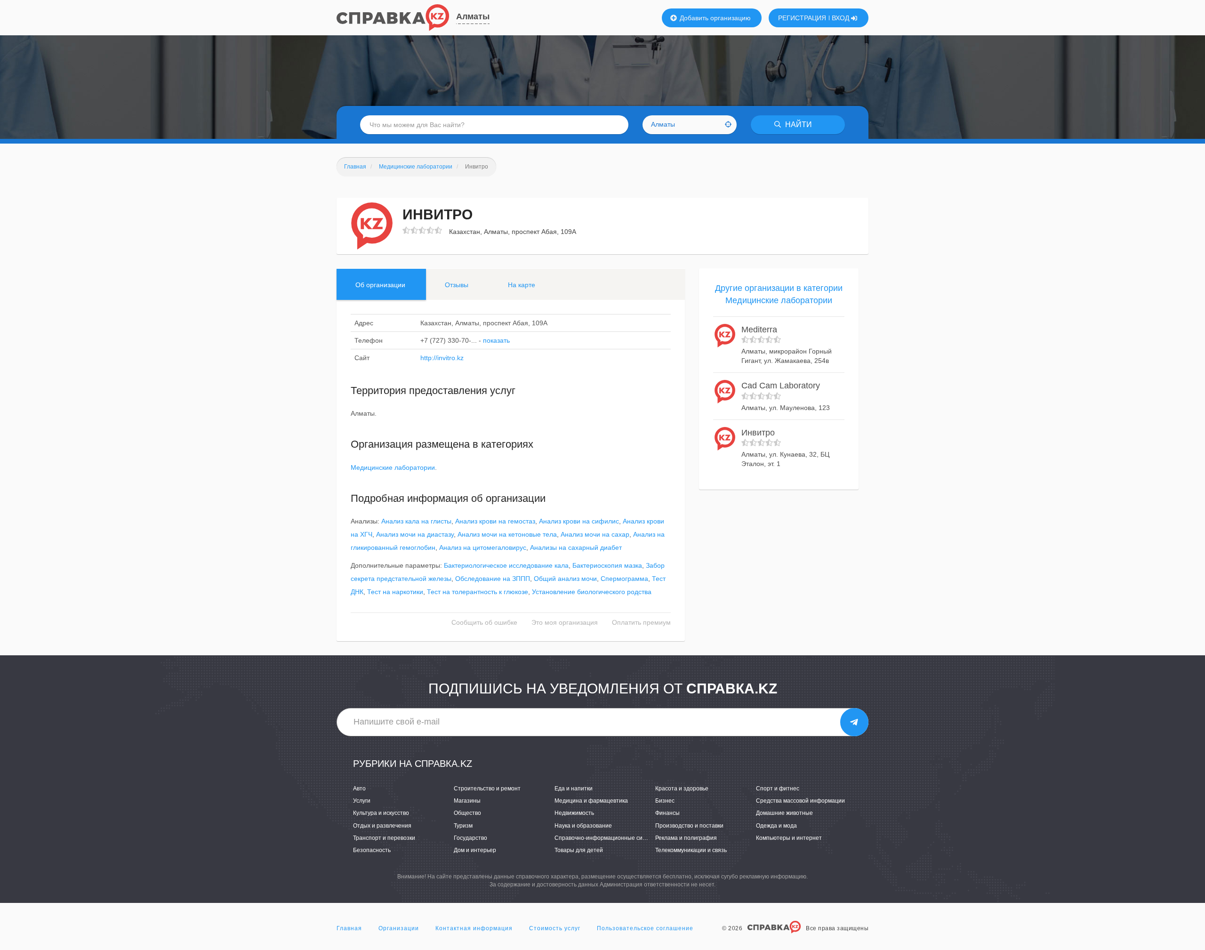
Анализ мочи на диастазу (415, 534)
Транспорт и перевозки (384, 838)
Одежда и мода (776, 825)
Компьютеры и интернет (789, 838)
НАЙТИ (797, 125)
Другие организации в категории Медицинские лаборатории (779, 294)
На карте (521, 285)
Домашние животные (784, 813)
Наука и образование (583, 825)
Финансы (667, 813)
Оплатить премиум (641, 622)
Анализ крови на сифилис (579, 521)
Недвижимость (574, 813)
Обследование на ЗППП (492, 578)
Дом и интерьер (475, 850)
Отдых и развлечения (382, 825)
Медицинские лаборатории (393, 467)
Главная (349, 928)
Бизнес (665, 800)
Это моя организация (564, 622)
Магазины (467, 800)
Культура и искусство (381, 813)
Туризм (463, 825)
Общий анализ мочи (565, 578)
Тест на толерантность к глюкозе (477, 592)
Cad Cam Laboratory (780, 385)
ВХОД (841, 18)
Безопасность (372, 850)
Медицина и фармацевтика (591, 800)
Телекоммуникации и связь (691, 850)
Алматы (473, 16)
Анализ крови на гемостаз (495, 521)
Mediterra (759, 329)
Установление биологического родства (591, 592)
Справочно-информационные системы (606, 838)
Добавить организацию (714, 18)
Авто (359, 788)
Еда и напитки (573, 788)
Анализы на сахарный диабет (576, 547)
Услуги (361, 800)
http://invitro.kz (442, 358)
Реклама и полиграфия (686, 838)
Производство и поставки (689, 825)
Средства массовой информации (800, 800)
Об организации (380, 285)
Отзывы (456, 285)
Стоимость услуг (554, 928)
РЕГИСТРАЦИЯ (802, 18)
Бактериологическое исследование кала (506, 565)
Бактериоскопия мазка (607, 565)
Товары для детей (578, 850)
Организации (398, 928)
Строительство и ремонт (487, 788)
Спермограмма (624, 578)
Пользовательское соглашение (645, 928)
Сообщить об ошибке (484, 622)
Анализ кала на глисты (416, 521)
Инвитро (758, 432)
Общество (467, 813)
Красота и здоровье (681, 788)
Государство (470, 838)
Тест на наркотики (395, 592)
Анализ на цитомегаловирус (482, 547)
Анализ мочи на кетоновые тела (507, 534)
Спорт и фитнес (777, 788)
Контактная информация (474, 928)
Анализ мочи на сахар (595, 534)
